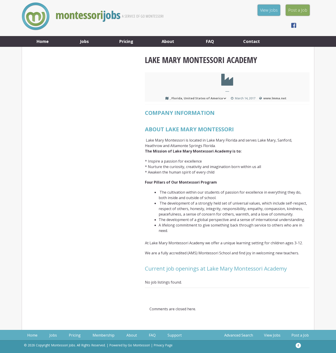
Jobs (84, 41)
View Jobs (272, 335)
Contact (251, 41)
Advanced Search (238, 335)
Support (175, 335)
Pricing (126, 41)
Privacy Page (163, 345)
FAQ (210, 41)
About (168, 41)
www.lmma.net (274, 98)
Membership (104, 335)
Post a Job (300, 335)
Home (42, 41)
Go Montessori (139, 345)
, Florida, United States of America (196, 98)
